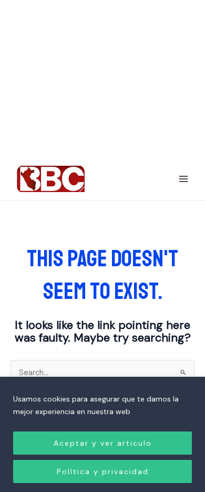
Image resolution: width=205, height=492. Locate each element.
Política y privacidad (103, 471)
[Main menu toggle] (183, 179)
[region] (102, 434)
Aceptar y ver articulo (103, 443)
